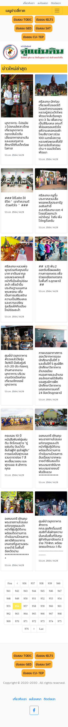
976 (27, 629)
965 (34, 613)
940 (58, 583)
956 (17, 606)
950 (26, 598)
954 (60, 598)
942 (17, 591)
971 (26, 621)
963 (17, 613)
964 (26, 613)
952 (43, 598)
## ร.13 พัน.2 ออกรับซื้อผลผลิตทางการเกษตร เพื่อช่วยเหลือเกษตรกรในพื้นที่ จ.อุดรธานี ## (50, 275)
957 (26, 606)
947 (60, 591)
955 (9, 606)
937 (33, 583)
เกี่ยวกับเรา (20, 699)
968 (60, 613)
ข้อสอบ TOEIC (23, 19)
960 (51, 606)
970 (17, 621)
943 (26, 591)
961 (60, 606)
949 (17, 598)
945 (43, 591)
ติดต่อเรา (49, 699)
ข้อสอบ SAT (43, 28)
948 (9, 598)
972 (34, 621)
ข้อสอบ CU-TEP (33, 37)
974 (51, 621)
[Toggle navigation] (57, 10)
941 (9, 591)
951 (34, 598)
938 (41, 583)
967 (51, 613)
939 (50, 583)
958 (34, 606)
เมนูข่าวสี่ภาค (15, 10)
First (10, 583)
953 (51, 598)
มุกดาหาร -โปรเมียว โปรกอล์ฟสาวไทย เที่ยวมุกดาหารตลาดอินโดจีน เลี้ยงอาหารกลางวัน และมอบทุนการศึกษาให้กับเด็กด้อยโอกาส (17, 136)
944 (34, 591)
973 (43, 621)
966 (43, 613)
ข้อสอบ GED (23, 28)
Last (41, 629)
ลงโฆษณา (35, 699)
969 (9, 621)
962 (9, 613)
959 (43, 606)
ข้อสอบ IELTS (44, 19)
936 (24, 583)
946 (51, 591)
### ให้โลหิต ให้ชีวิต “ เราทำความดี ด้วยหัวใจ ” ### (17, 201)
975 (60, 621)
